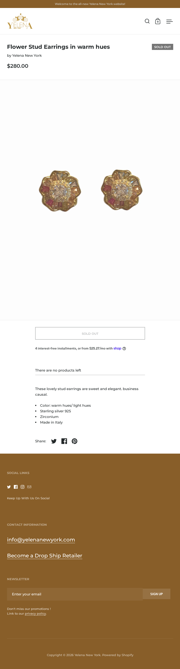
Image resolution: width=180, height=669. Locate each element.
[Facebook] (17, 487)
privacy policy (35, 613)
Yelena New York (27, 55)
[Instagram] (24, 487)
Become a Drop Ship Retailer (44, 555)
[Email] (30, 487)
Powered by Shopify (117, 655)
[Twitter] (10, 487)
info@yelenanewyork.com (41, 540)
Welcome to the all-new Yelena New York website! (90, 3)
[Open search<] (147, 21)
